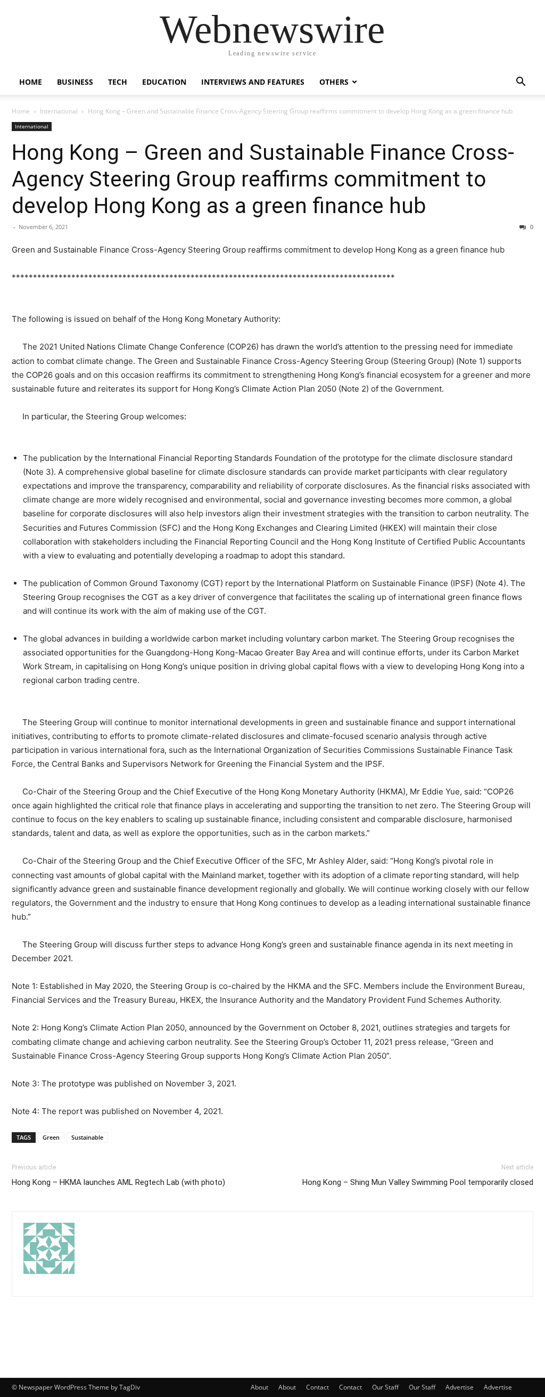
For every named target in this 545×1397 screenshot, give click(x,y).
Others (334, 82)
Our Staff (385, 1387)
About (259, 1387)
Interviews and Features (252, 82)
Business (75, 82)
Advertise (459, 1387)
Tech (117, 82)
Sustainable (87, 1137)
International (59, 111)
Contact (317, 1387)
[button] (520, 83)
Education (164, 82)
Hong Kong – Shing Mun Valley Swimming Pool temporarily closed (417, 1182)
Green (51, 1137)
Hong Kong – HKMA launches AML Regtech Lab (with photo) (118, 1182)
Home (30, 82)
